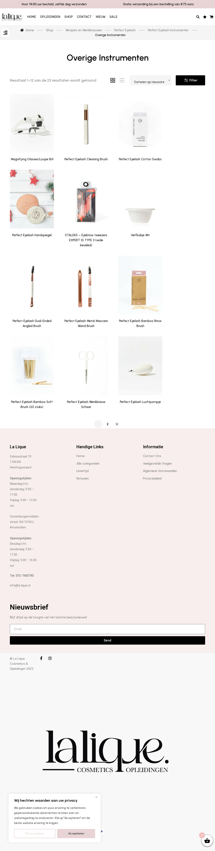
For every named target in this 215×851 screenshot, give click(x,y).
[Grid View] (112, 80)
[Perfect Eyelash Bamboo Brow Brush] (140, 285)
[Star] (204, 17)
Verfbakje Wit (140, 235)
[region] (54, 818)
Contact (84, 17)
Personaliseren (35, 833)
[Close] (96, 797)
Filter (193, 80)
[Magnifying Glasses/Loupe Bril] (32, 123)
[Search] (198, 17)
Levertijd (82, 471)
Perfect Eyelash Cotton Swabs (140, 159)
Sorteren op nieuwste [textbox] (149, 82)
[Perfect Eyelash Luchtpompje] (140, 365)
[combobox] (151, 80)
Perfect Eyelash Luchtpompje (140, 402)
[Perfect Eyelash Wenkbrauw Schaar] (86, 365)
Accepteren (76, 833)
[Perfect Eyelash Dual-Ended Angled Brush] (32, 285)
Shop (68, 17)
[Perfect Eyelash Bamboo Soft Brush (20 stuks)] (32, 365)
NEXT (117, 424)
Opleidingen (50, 17)
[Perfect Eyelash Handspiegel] (32, 199)
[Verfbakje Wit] (140, 199)
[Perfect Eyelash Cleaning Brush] (86, 123)
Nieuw (100, 17)
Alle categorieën (88, 463)
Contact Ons (152, 456)
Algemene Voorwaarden (160, 471)
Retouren (82, 478)
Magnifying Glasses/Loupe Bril (32, 159)
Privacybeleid (152, 478)
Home (31, 17)
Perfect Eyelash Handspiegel (32, 235)
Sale (113, 17)
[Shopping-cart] (211, 17)
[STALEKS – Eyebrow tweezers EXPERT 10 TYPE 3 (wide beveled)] (86, 199)
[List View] (122, 80)
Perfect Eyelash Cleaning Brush (86, 159)
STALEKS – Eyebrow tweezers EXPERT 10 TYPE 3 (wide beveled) (86, 240)
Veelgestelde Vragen (157, 463)
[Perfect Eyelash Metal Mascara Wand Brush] (86, 285)
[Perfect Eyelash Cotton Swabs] (140, 123)
